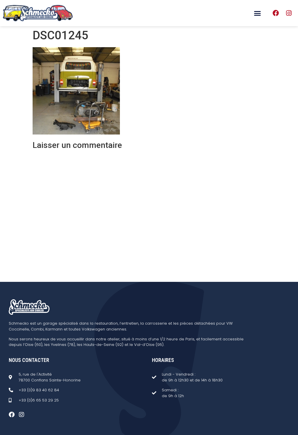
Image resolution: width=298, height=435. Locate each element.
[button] (257, 13)
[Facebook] (275, 13)
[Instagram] (288, 13)
